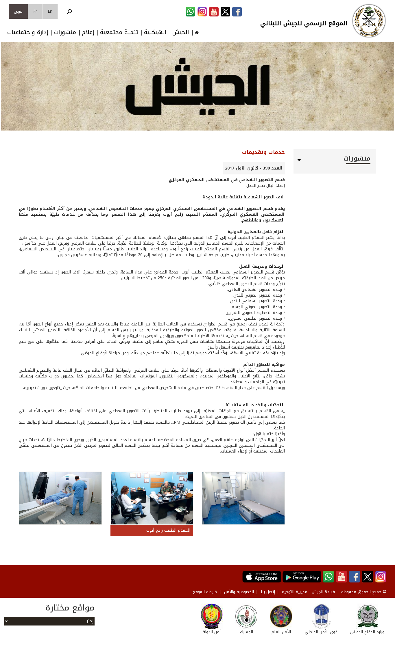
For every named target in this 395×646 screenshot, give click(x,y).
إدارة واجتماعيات (27, 32)
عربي (18, 11)
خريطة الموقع (205, 592)
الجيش (180, 32)
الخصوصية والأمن (239, 592)
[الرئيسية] (369, 20)
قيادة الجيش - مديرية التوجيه (308, 592)
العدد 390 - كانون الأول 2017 (254, 168)
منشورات (65, 32)
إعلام (88, 32)
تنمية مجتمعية (119, 32)
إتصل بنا (268, 592)
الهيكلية (155, 32)
